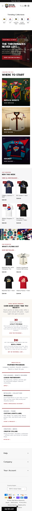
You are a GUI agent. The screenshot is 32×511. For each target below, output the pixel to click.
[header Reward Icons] (28, 6)
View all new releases (9, 178)
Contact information (17, 507)
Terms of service (12, 505)
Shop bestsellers (8, 250)
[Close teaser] (17, 506)
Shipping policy (22, 505)
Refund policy (14, 502)
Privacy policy (22, 502)
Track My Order (15, 1)
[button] (2, 6)
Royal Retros (15, 500)
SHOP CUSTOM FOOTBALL (12, 57)
